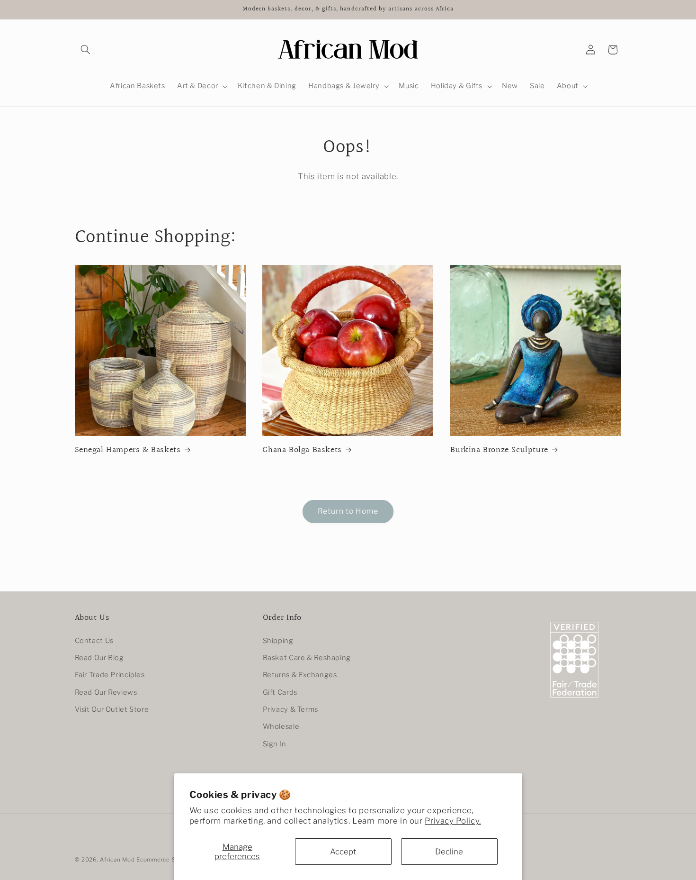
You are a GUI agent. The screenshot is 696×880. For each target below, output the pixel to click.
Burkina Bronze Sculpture (499, 450)
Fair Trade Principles (110, 675)
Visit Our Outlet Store (112, 709)
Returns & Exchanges (300, 675)
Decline (449, 851)
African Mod (117, 859)
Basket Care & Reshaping (307, 657)
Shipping (278, 640)
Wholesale (281, 726)
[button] (86, 50)
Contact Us (94, 640)
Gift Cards (280, 692)
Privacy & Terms (290, 709)
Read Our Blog (99, 657)
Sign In (274, 744)
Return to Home (348, 511)
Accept (343, 851)
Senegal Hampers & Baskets (128, 450)
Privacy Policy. (453, 821)
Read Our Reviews (106, 692)
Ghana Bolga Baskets (301, 450)
